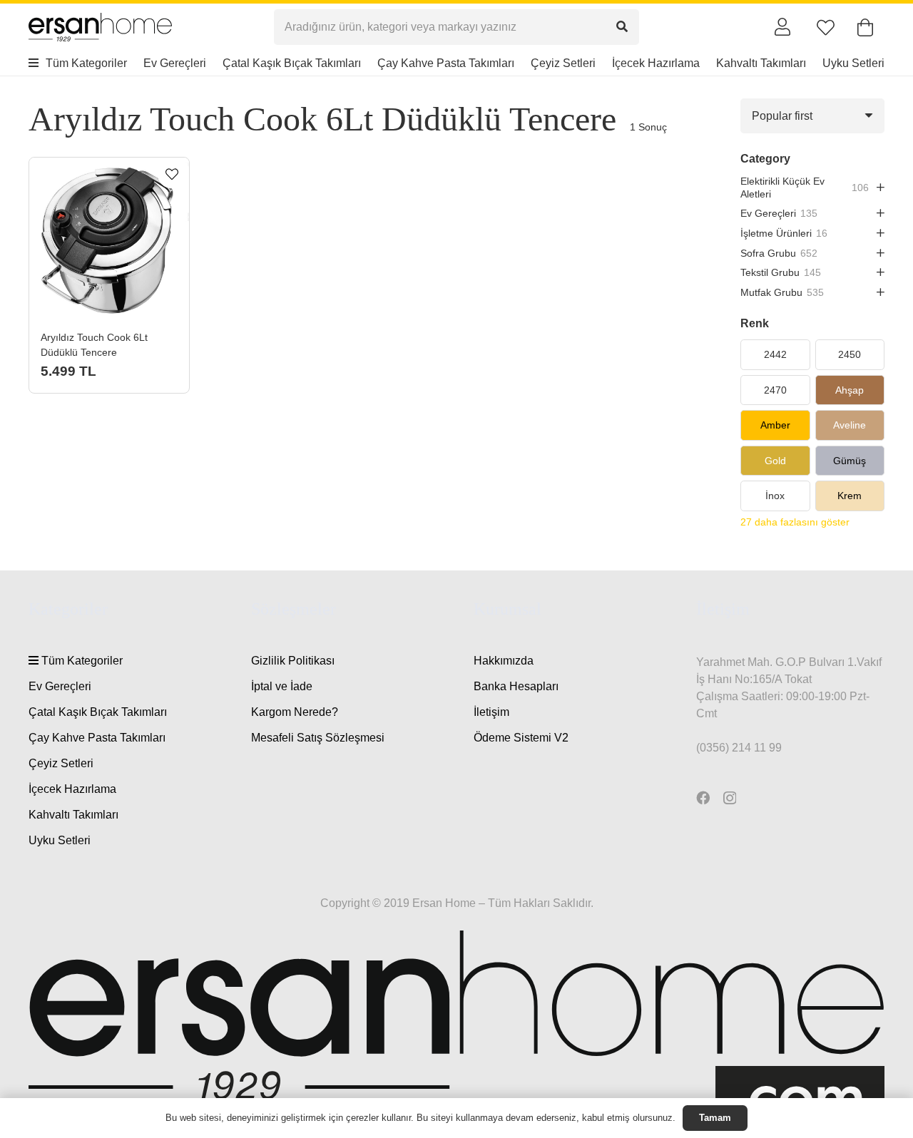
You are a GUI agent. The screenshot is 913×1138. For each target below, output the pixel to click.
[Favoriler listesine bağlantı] (825, 27)
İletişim (491, 712)
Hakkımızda (504, 661)
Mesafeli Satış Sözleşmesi (317, 738)
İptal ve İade (281, 686)
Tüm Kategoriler (81, 661)
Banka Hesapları (516, 686)
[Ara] (621, 26)
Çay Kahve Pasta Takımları (97, 738)
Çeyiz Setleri (61, 763)
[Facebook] (703, 797)
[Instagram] (729, 798)
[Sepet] (864, 27)
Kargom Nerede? (294, 712)
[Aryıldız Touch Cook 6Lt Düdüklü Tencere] (109, 237)
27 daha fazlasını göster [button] (795, 522)
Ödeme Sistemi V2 (521, 738)
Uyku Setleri (60, 840)
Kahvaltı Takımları (73, 815)
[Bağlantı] (782, 26)
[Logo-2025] (100, 27)
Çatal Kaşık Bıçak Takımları (98, 712)
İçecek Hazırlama (72, 789)
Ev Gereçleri (60, 686)
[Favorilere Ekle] (172, 174)
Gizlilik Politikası (293, 661)
